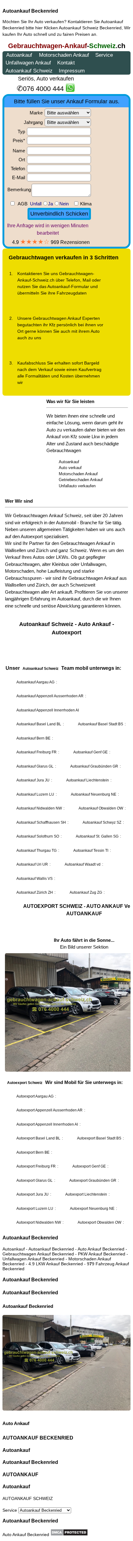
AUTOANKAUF (20, 1474)
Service (10, 1510)
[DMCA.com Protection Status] (69, 1532)
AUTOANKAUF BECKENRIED (37, 1437)
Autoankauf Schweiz (78, 27)
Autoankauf (16, 1450)
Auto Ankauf (15, 1423)
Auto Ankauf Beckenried (25, 1534)
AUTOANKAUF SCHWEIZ (27, 1498)
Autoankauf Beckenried (30, 11)
